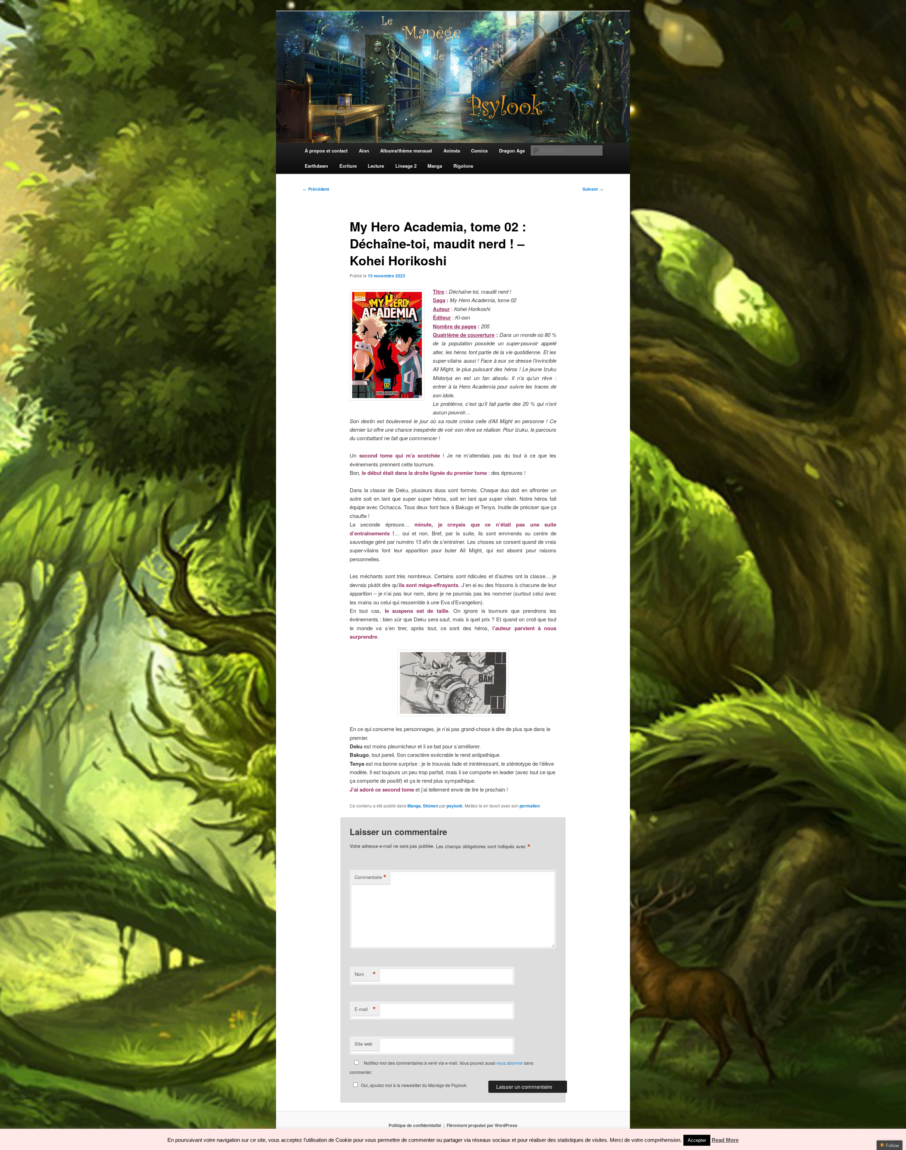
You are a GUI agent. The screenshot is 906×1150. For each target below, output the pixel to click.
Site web (363, 1043)
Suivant (593, 189)
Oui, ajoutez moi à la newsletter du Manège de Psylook (413, 1085)
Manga (414, 806)
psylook (455, 806)
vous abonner (510, 1063)
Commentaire (370, 877)
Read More (725, 1140)
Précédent (316, 189)
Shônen (430, 806)
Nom (365, 974)
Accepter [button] (697, 1140)
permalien (530, 806)
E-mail (365, 1009)
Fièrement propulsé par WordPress (482, 1125)
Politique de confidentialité (415, 1125)
